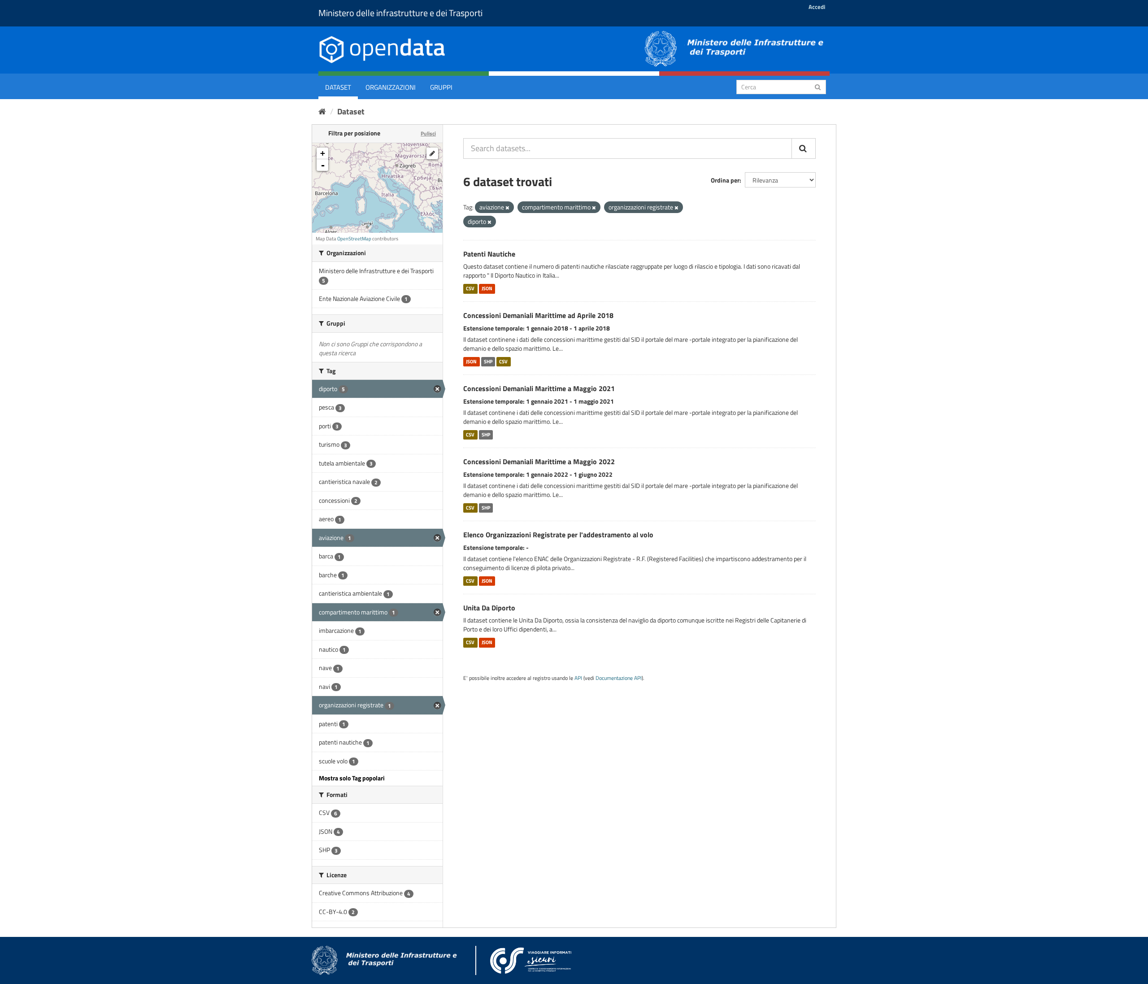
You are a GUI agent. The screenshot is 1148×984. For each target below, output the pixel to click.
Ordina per (725, 180)
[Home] (322, 111)
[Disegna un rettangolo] (432, 153)
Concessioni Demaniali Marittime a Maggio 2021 (539, 388)
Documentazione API (619, 678)
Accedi (817, 6)
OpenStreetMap (354, 238)
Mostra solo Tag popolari (352, 778)
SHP (488, 361)
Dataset (338, 87)
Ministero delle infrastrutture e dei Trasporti (400, 13)
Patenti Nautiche (489, 253)
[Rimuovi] (507, 207)
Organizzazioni (390, 87)
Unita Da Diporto (489, 607)
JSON (487, 288)
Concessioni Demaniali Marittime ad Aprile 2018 (538, 315)
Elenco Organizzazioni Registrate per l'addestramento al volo (558, 534)
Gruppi (441, 87)
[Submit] (818, 86)
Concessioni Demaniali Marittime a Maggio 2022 (539, 461)
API (578, 678)
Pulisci (428, 133)
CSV (470, 288)
